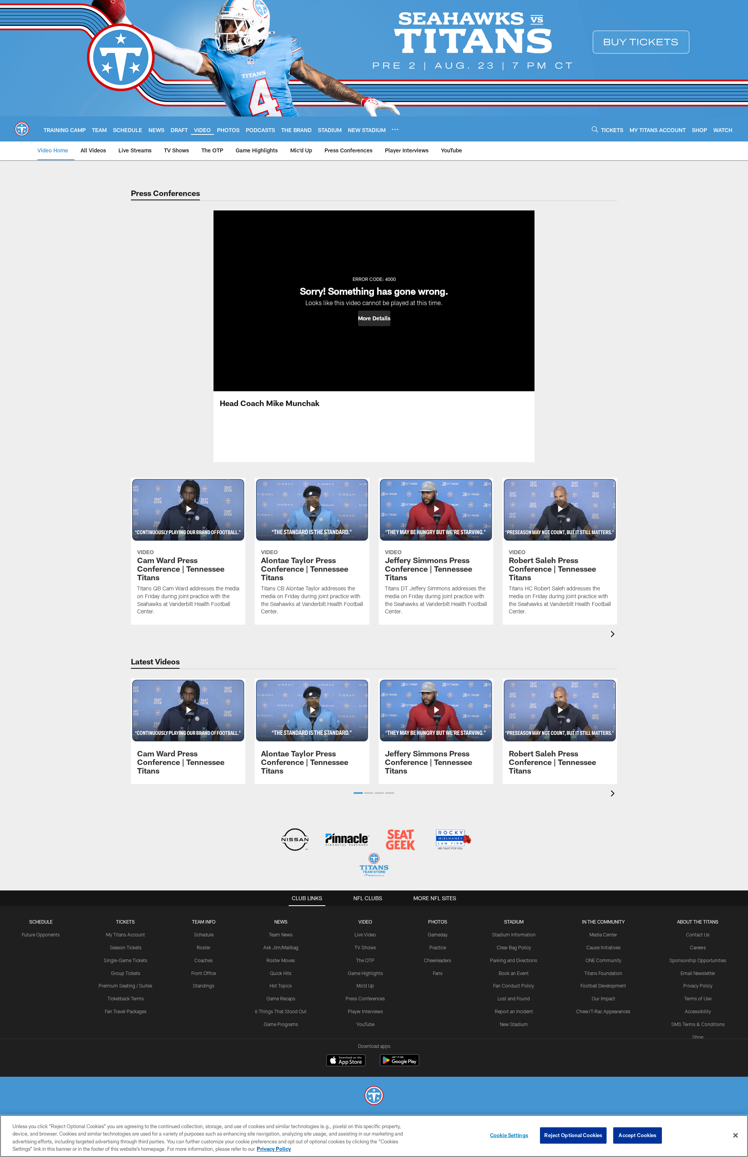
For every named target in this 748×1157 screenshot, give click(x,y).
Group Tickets (125, 973)
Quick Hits (280, 973)
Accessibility (698, 1011)
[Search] (595, 129)
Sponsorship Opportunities (697, 960)
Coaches (203, 960)
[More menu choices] (395, 129)
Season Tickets (125, 947)
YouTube (365, 1024)
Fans (438, 973)
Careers (698, 947)
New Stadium (514, 1024)
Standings (203, 985)
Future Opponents (41, 934)
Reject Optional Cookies (573, 1135)
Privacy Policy (698, 985)
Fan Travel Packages (125, 1011)
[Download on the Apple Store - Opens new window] (346, 1061)
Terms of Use (697, 998)
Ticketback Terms (126, 998)
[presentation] (614, 635)
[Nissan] (294, 840)
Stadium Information (514, 934)
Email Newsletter (698, 973)
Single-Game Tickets (125, 960)
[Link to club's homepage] (21, 129)
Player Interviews (365, 1011)
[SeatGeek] (400, 840)
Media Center (603, 934)
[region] (374, 1136)
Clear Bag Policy (514, 947)
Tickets (125, 921)
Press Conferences (365, 998)
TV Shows (365, 947)
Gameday (438, 934)
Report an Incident (514, 1011)
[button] (374, 318)
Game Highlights (365, 973)
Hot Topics (281, 985)
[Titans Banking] (347, 840)
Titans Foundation (603, 973)
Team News (281, 934)
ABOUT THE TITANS (697, 921)
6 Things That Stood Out (281, 1011)
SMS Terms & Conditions (698, 1024)
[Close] (735, 1135)
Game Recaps (280, 998)
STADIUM (514, 921)
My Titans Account (125, 934)
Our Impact (603, 998)
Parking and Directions (513, 960)
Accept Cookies (637, 1135)
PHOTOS (437, 921)
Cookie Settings (509, 1135)
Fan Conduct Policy (513, 985)
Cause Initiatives (603, 947)
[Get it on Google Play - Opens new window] (399, 1064)
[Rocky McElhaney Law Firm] (453, 840)
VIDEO (365, 921)
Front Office (203, 973)
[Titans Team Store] (374, 865)
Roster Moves (280, 960)
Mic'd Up (365, 985)
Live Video (365, 934)
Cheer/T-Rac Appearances (603, 1011)
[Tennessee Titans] (374, 1096)
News (281, 921)
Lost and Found (513, 998)
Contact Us (697, 934)
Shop (698, 1037)
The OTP (365, 960)
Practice (437, 947)
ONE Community (603, 960)
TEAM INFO (203, 921)
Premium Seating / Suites (125, 985)
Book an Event (514, 973)
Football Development (603, 985)
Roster (203, 947)
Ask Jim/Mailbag (280, 947)
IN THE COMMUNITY (603, 921)
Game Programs (281, 1024)
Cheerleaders (437, 960)
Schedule (41, 921)
